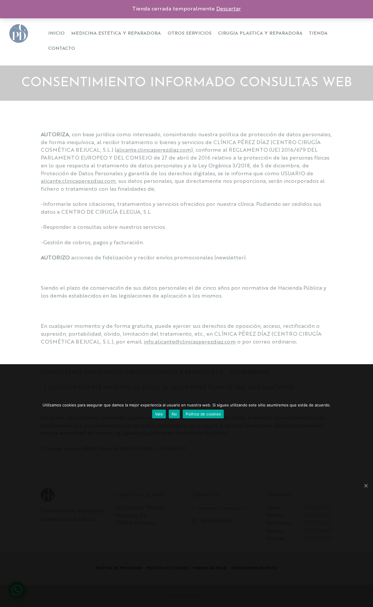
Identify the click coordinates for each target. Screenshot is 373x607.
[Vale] (366, 486)
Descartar (228, 9)
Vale (159, 414)
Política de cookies (203, 414)
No (174, 414)
